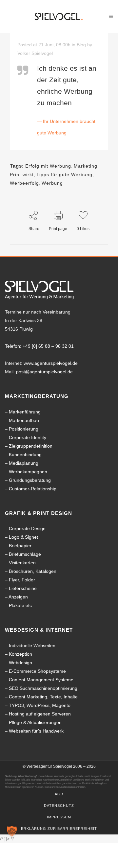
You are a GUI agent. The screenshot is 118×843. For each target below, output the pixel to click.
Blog (81, 44)
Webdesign (20, 662)
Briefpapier (20, 545)
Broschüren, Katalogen (32, 571)
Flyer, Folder (22, 579)
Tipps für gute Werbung (64, 174)
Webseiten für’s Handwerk (36, 731)
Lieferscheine (23, 588)
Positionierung (23, 429)
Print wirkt (22, 174)
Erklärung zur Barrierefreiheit (59, 829)
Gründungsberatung (30, 480)
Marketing (85, 166)
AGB (59, 794)
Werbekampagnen (28, 471)
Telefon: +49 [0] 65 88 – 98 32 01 (39, 346)
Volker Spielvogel (35, 53)
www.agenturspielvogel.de (51, 363)
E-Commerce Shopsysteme (37, 671)
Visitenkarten (22, 562)
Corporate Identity (27, 437)
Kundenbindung (25, 454)
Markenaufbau (24, 420)
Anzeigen (18, 596)
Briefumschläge (25, 554)
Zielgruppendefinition (30, 446)
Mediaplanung (23, 463)
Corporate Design (27, 528)
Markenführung (25, 411)
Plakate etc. (21, 605)
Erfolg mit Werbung (48, 166)
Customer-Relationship (32, 488)
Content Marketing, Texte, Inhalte (43, 696)
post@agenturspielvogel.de (44, 371)
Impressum (59, 817)
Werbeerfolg (24, 183)
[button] (12, 831)
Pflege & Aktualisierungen (35, 722)
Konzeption (20, 654)
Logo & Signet (23, 537)
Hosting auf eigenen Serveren (40, 713)
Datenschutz (59, 806)
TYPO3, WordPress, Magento (39, 705)
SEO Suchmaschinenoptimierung (43, 688)
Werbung (52, 183)
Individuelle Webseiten (32, 645)
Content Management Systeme (41, 679)
